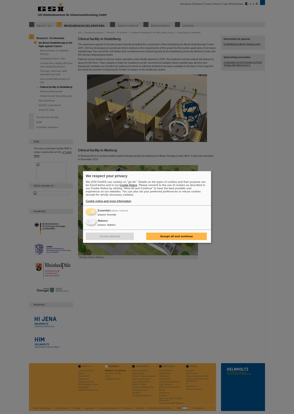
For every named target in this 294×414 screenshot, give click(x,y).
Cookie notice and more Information (108, 201)
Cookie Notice (128, 185)
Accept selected (110, 236)
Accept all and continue (176, 236)
